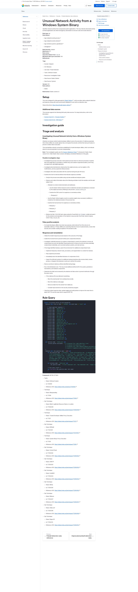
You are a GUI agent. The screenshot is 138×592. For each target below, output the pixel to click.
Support (108, 1)
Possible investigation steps (51, 158)
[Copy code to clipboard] (93, 303)
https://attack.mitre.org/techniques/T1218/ (66, 444)
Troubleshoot (106, 11)
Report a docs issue (102, 21)
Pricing (65, 5)
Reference (113, 11)
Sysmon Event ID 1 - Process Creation (54, 117)
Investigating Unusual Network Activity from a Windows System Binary (67, 137)
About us (98, 1)
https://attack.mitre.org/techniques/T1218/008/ (67, 513)
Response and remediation (53, 233)
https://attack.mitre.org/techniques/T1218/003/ (67, 467)
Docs (69, 5)
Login (115, 1)
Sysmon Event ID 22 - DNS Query (53, 120)
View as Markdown (102, 19)
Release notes (97, 11)
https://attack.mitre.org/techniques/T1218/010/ (67, 525)
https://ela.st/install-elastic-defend (61, 105)
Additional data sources (51, 109)
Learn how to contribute (103, 25)
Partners (103, 1)
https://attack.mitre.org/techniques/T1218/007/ (67, 502)
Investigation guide (53, 125)
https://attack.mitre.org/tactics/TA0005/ (65, 386)
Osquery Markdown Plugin (70, 152)
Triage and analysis (53, 131)
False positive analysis (51, 222)
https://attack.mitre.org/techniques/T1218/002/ (67, 456)
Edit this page (101, 23)
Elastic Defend (68, 100)
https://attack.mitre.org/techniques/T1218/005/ (67, 490)
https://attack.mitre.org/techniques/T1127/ (66, 421)
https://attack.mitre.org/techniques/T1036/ (66, 398)
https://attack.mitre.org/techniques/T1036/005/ (67, 410)
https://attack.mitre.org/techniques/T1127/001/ (67, 433)
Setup (46, 97)
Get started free (106, 30)
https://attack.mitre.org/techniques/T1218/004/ (67, 479)
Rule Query (49, 297)
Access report (48, 1)
